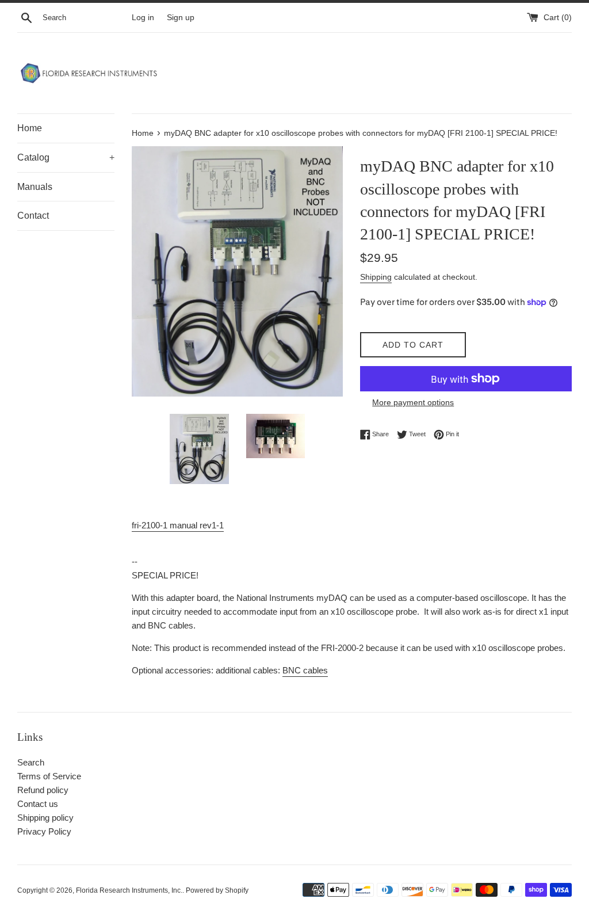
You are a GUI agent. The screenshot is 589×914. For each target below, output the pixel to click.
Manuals (34, 187)
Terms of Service (49, 776)
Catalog (65, 157)
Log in (143, 17)
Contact (33, 215)
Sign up (180, 17)
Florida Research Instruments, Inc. (129, 890)
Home (29, 128)
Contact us (37, 804)
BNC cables (305, 670)
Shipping (376, 276)
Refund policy (42, 790)
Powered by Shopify (217, 890)
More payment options (413, 402)
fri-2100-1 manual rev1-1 (178, 525)
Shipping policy (45, 817)
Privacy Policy (44, 831)
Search (30, 762)
